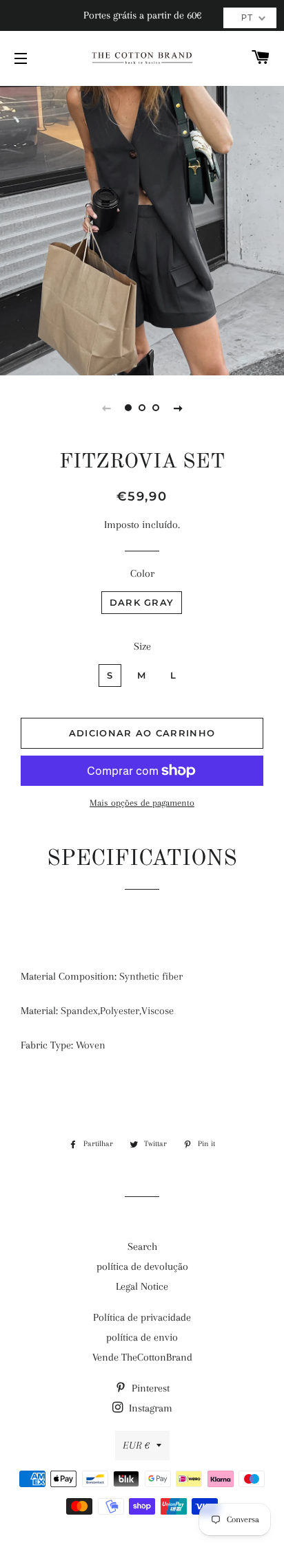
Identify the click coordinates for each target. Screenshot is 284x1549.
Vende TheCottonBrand (142, 1357)
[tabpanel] (142, 229)
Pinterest (149, 1388)
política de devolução (142, 1266)
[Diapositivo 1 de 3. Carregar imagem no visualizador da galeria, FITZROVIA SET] (128, 408)
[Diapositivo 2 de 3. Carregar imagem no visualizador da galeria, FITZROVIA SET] (142, 408)
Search (142, 1246)
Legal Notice (142, 1286)
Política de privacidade (142, 1317)
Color (142, 573)
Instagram (149, 1408)
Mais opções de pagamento (142, 803)
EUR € (136, 1445)
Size (142, 646)
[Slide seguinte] (178, 408)
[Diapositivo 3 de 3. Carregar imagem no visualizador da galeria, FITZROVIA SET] (156, 408)
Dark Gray (142, 602)
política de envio (142, 1337)
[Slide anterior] (106, 408)
